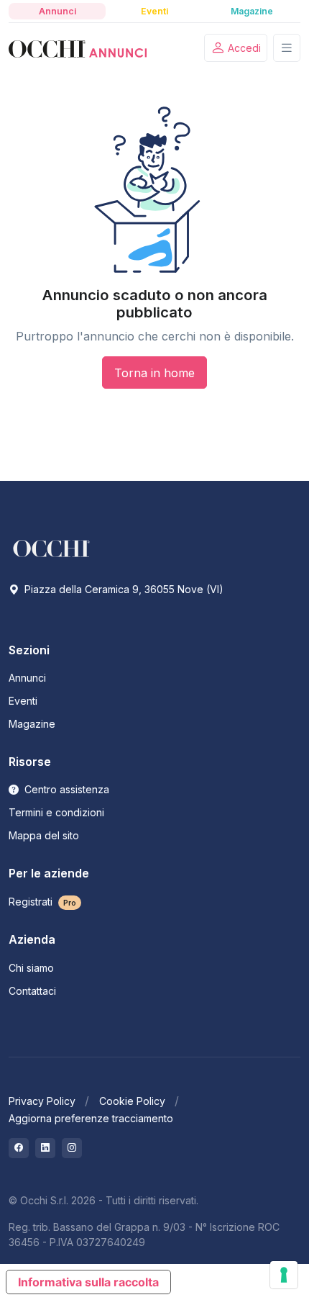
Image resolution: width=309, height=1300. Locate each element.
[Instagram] (72, 1148)
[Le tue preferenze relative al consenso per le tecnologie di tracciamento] (284, 1274)
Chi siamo (31, 968)
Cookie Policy (132, 1101)
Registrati (42, 901)
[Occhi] (78, 48)
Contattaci (32, 991)
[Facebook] (19, 1148)
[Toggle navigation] (286, 48)
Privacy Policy (42, 1101)
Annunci (27, 678)
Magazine (32, 724)
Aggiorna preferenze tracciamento (91, 1118)
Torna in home (154, 373)
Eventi (23, 701)
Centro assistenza (65, 789)
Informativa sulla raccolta (88, 1282)
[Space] (52, 547)
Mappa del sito (44, 835)
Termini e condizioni (56, 812)
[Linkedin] (45, 1148)
